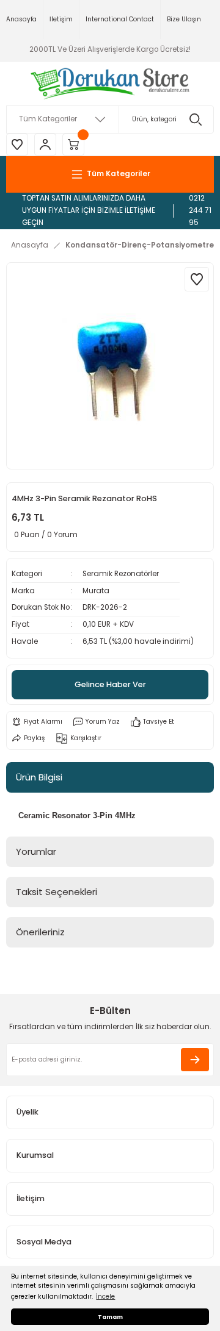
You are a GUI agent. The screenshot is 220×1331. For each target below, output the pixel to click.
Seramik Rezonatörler (120, 574)
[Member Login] (45, 144)
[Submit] (195, 1059)
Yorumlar (36, 851)
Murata (95, 591)
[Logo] (110, 83)
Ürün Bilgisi (39, 777)
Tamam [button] (110, 1317)
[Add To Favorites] (197, 279)
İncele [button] (105, 1296)
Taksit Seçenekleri (56, 891)
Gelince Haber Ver (110, 684)
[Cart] (73, 144)
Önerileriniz (40, 932)
